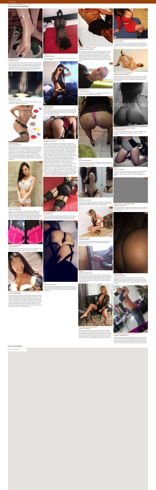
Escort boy (82, 89)
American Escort (49, 106)
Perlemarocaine (13, 143)
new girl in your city (14, 207)
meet (80, 158)
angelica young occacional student (124, 128)
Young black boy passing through (124, 204)
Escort (116, 168)
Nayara (46, 54)
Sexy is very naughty (15, 245)
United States (19, 4)
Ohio (24, 4)
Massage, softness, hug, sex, (87, 47)
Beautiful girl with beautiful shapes (54, 140)
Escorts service (11, 4)
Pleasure (81, 271)
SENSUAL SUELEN (84, 237)
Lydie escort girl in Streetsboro (123, 73)
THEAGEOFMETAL (12, 1)
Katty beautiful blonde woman (88, 327)
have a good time (49, 212)
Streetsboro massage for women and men (126, 333)
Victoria (81, 198)
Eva (45, 283)
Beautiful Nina (118, 274)
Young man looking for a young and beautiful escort (24, 291)
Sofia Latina (12, 98)
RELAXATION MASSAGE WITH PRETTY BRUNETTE (129, 39)
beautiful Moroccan (14, 59)
